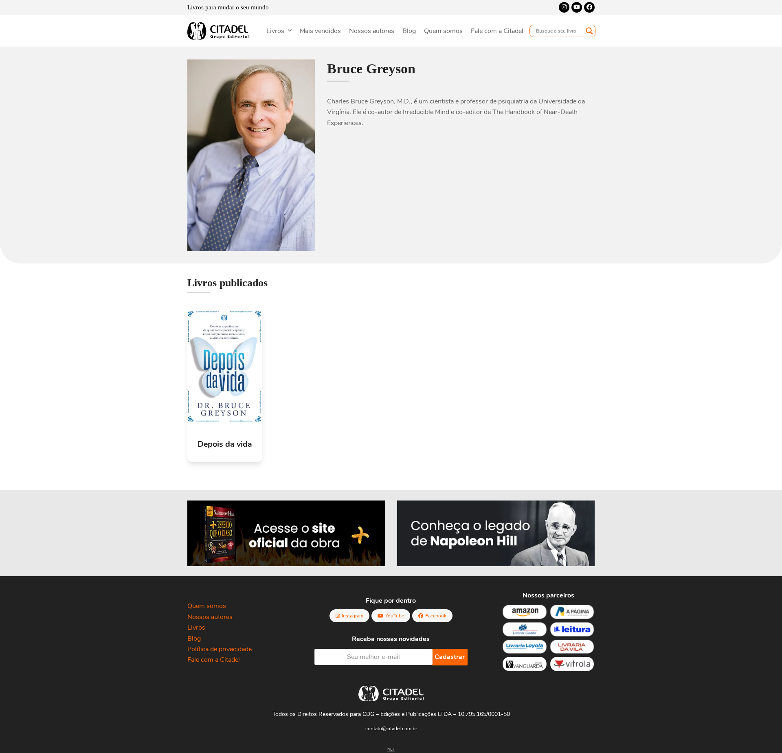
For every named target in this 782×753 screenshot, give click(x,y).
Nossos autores (210, 616)
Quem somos (206, 606)
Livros (196, 627)
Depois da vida (225, 444)
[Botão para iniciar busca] (589, 31)
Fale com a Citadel (213, 659)
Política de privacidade (219, 649)
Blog (194, 638)
